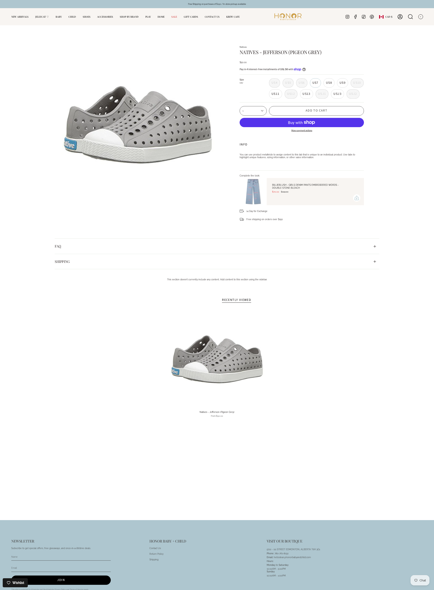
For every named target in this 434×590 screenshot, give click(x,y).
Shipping (62, 261)
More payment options (301, 130)
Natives (243, 47)
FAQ (58, 246)
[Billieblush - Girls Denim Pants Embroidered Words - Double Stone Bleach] (253, 191)
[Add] (356, 198)
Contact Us (155, 548)
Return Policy (156, 553)
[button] (58, 17)
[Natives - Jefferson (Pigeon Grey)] (217, 359)
